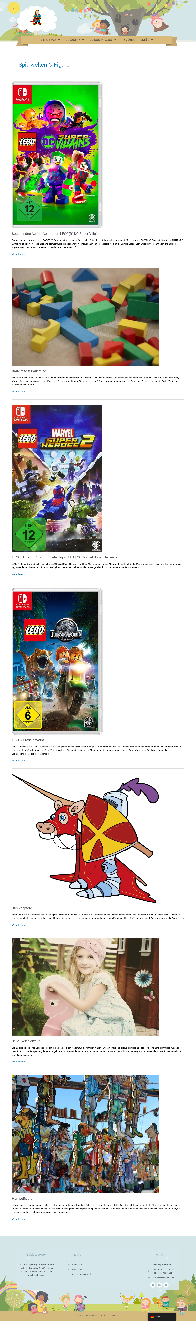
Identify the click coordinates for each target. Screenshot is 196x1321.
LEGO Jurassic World (28, 740)
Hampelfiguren (23, 1199)
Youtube (128, 40)
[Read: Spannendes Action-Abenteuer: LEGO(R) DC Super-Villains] (57, 154)
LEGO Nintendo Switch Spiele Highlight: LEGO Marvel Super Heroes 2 (64, 557)
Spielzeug (48, 40)
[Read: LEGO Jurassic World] (57, 661)
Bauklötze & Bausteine (29, 371)
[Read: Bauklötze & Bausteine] (85, 316)
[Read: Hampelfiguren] (85, 1134)
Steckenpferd (22, 908)
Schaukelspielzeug (26, 1041)
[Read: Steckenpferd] (85, 838)
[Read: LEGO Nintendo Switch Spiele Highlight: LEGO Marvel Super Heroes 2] (57, 478)
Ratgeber (73, 40)
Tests (145, 40)
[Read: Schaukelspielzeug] (85, 987)
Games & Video (101, 40)
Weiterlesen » (18, 254)
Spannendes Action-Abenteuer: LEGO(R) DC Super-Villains (56, 234)
